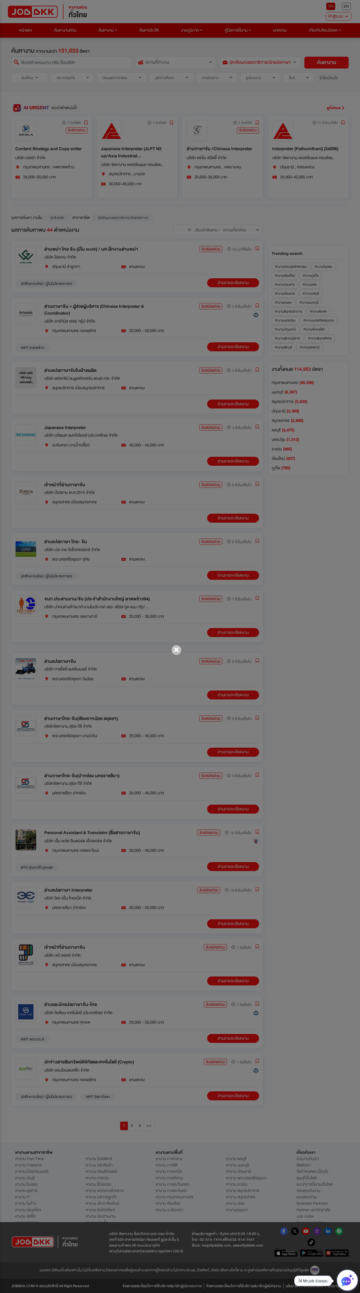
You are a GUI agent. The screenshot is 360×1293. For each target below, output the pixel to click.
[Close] (176, 650)
